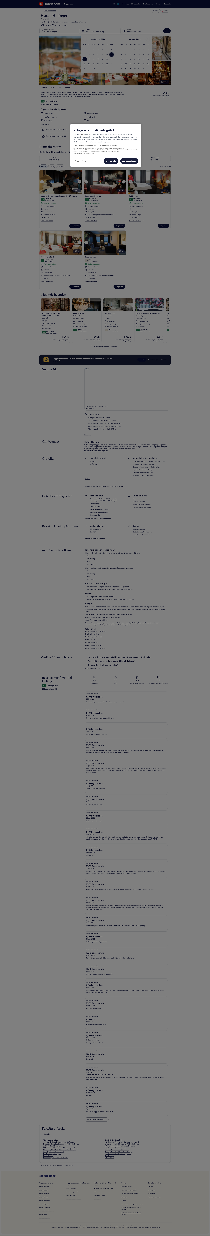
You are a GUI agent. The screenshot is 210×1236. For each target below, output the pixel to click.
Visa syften (80, 161)
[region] (105, 145)
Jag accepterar (129, 161)
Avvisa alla (111, 161)
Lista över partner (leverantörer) (84, 153)
